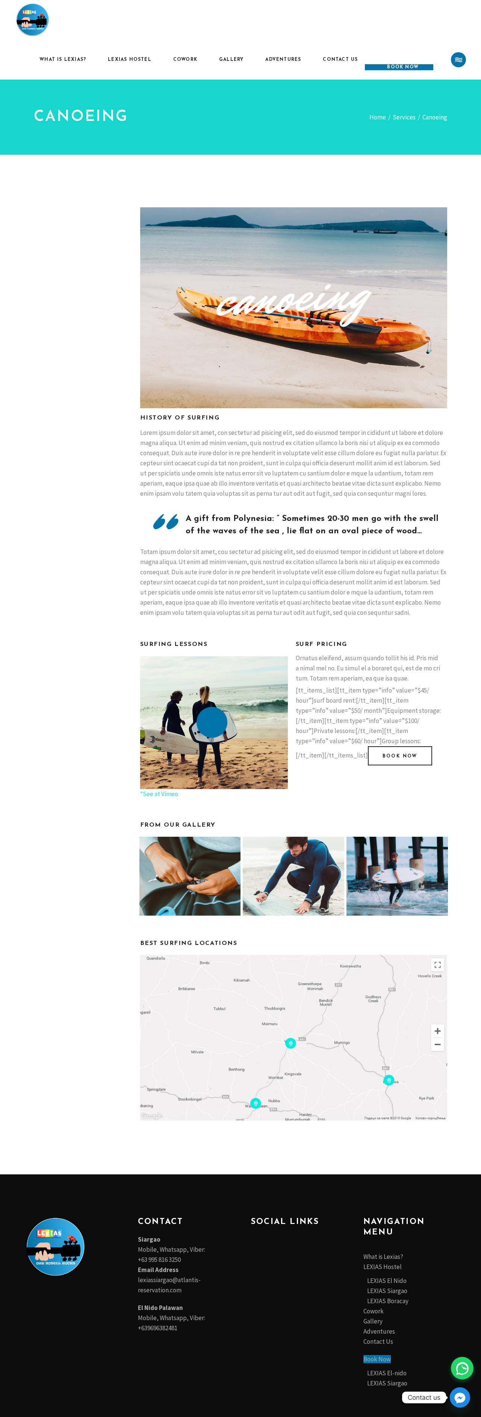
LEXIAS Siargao (387, 1291)
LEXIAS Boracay (387, 1301)
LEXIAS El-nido (387, 1373)
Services (404, 117)
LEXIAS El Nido (387, 1281)
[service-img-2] (190, 876)
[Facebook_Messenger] (460, 1397)
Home (377, 117)
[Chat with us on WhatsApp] (462, 1368)
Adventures (379, 1331)
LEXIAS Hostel (382, 1267)
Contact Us (378, 1341)
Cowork (373, 1311)
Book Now (377, 1359)
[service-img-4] (397, 876)
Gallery (373, 1321)
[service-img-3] (293, 876)
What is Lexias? (383, 1257)
